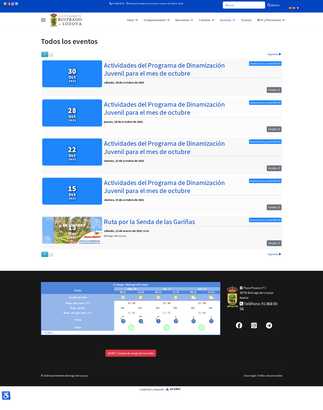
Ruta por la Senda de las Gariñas (149, 222)
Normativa (182, 20)
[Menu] (43, 20)
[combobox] (244, 5)
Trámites (204, 20)
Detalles (273, 90)
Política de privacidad (270, 375)
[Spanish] (290, 8)
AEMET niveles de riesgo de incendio (131, 353)
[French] (298, 8)
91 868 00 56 (118, 3)
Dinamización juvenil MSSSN (265, 63)
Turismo (246, 20)
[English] (294, 8)
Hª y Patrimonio (270, 20)
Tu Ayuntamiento (155, 20)
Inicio (130, 20)
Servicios (225, 20)
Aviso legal (250, 375)
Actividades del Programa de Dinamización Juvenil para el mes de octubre (164, 69)
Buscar (275, 5)
